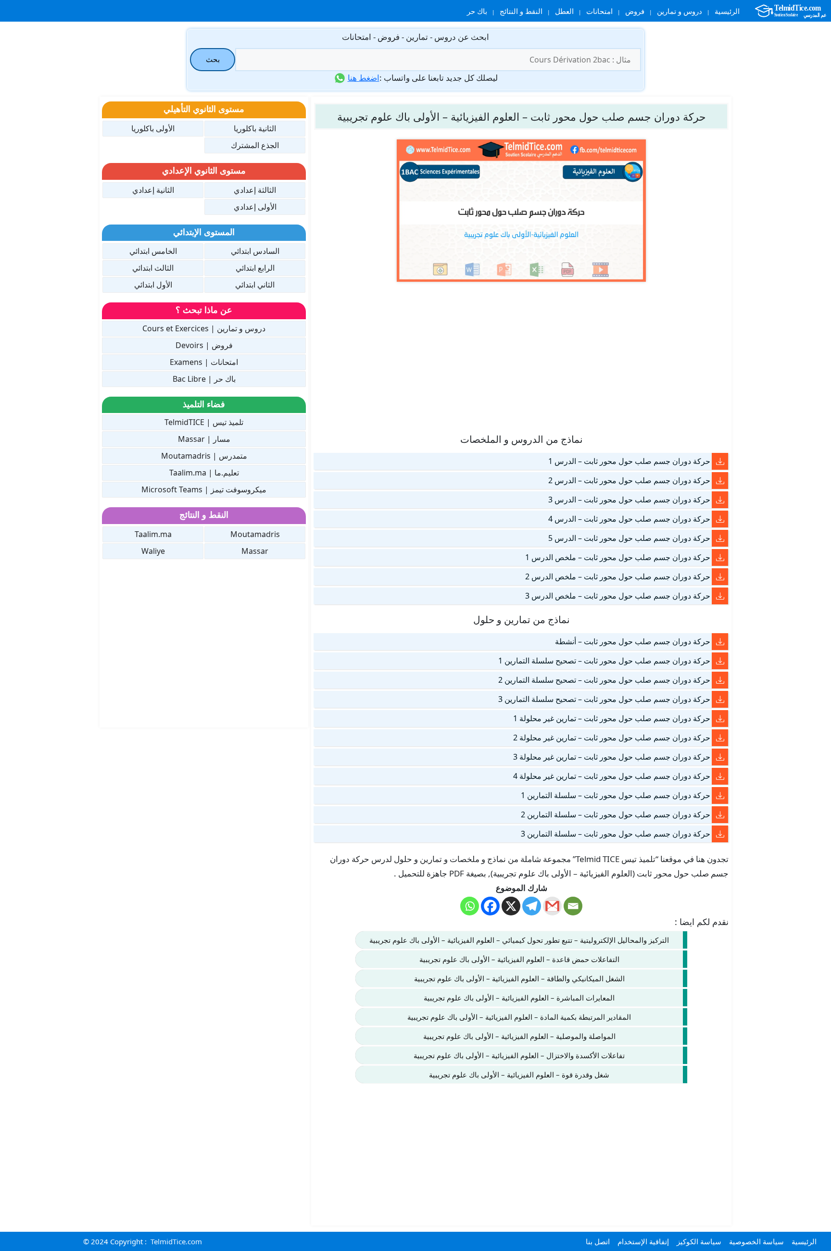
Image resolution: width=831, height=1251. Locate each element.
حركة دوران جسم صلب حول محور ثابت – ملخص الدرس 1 (617, 557)
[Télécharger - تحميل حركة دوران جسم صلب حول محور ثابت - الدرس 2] (720, 480)
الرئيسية (727, 11)
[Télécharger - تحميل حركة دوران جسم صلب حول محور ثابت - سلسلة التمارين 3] (720, 834)
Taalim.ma (153, 534)
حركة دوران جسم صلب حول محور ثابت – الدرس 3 (629, 499)
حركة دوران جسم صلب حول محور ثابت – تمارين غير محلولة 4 (611, 776)
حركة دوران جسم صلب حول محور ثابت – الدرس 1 (629, 461)
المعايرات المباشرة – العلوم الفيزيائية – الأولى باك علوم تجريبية (519, 997)
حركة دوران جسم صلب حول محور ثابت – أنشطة (632, 641)
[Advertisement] (521, 356)
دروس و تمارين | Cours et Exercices (203, 328)
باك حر (477, 11)
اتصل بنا (598, 1241)
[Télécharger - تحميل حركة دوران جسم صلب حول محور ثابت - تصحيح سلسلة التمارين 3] (720, 699)
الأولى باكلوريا (153, 128)
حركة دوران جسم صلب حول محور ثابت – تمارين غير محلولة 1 (611, 718)
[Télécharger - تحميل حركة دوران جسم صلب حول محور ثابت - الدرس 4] (720, 519)
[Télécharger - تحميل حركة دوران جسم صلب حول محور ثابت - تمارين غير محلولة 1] (720, 718)
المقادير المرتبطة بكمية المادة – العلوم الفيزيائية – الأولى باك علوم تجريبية (519, 1017)
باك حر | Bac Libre (204, 379)
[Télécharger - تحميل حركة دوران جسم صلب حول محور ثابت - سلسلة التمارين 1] (720, 795)
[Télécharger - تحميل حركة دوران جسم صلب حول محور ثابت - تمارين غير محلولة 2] (720, 737)
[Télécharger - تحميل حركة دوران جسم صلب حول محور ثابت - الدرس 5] (720, 538)
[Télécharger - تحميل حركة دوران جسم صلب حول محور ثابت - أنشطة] (720, 641)
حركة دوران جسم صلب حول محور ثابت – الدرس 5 (629, 538)
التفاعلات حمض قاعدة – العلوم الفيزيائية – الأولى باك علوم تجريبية (519, 959)
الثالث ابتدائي (153, 268)
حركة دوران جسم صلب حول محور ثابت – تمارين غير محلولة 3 (611, 756)
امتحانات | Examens (204, 362)
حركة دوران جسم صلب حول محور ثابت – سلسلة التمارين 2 (615, 814)
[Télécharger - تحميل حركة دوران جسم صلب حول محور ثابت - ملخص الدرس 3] (720, 596)
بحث (213, 59)
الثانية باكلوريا (255, 128)
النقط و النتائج (521, 11)
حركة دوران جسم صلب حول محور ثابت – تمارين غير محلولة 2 (611, 737)
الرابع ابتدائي (255, 268)
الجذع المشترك (255, 145)
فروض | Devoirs (204, 345)
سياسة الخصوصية (756, 1241)
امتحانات (599, 11)
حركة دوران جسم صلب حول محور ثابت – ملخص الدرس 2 (617, 576)
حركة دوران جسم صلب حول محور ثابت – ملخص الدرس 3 (617, 595)
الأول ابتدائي (153, 284)
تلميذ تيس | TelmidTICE (203, 422)
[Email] (573, 906)
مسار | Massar (204, 439)
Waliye (153, 551)
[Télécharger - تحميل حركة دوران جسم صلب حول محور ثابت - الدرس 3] (720, 499)
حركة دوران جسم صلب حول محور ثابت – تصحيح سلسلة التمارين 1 (604, 660)
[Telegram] (531, 906)
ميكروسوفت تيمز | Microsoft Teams (203, 489)
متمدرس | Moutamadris (204, 455)
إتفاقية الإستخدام (643, 1241)
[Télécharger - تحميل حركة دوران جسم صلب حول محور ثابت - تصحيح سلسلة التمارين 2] (720, 680)
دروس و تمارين (679, 11)
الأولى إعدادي (255, 206)
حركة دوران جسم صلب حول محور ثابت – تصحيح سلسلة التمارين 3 (604, 699)
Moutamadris (255, 534)
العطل (564, 11)
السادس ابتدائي (255, 251)
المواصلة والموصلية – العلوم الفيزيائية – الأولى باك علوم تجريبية (519, 1036)
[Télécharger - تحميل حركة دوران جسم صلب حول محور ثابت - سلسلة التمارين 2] (720, 814)
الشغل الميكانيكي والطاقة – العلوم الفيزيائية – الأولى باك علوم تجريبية (519, 978)
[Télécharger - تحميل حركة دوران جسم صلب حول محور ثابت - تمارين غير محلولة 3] (720, 757)
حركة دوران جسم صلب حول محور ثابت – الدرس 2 (629, 480)
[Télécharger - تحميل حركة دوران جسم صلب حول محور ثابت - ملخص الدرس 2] (720, 576)
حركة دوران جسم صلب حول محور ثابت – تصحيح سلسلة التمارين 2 (604, 680)
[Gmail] (552, 906)
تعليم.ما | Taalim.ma (204, 472)
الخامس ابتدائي (153, 251)
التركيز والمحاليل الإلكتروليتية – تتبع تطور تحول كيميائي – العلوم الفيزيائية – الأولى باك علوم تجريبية (519, 940)
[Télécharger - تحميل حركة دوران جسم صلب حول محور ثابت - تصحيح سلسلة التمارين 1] (720, 660)
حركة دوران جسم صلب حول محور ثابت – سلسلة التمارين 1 (615, 795)
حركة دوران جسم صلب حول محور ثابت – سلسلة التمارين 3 (615, 833)
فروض (634, 11)
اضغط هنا (363, 77)
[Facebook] (490, 906)
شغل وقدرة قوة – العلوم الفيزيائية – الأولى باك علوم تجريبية (519, 1074)
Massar (254, 551)
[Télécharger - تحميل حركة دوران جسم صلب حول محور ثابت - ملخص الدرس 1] (720, 557)
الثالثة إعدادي (255, 190)
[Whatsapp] (469, 906)
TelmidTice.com (176, 1241)
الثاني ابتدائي (255, 284)
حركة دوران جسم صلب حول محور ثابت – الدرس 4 (629, 518)
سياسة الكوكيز (699, 1241)
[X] (511, 906)
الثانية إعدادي (153, 190)
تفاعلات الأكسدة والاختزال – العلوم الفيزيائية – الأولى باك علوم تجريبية (519, 1055)
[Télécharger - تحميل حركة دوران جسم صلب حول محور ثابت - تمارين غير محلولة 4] (720, 776)
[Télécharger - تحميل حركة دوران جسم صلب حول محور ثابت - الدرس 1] (720, 461)
